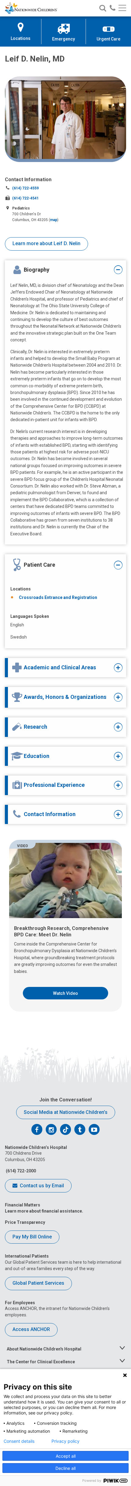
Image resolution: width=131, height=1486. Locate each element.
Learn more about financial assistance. (44, 1211)
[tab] (61, 270)
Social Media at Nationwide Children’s (66, 1112)
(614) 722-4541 (25, 198)
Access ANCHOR (31, 1329)
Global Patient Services (38, 1283)
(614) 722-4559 (25, 188)
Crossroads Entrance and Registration (58, 597)
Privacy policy (65, 1441)
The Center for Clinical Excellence (41, 1361)
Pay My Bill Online (32, 1237)
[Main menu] (122, 8)
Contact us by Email (41, 1185)
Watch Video (65, 993)
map (53, 220)
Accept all (66, 1456)
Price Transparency (25, 1222)
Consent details (19, 1441)
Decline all (65, 1468)
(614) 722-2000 (20, 1170)
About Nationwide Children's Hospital (44, 1349)
